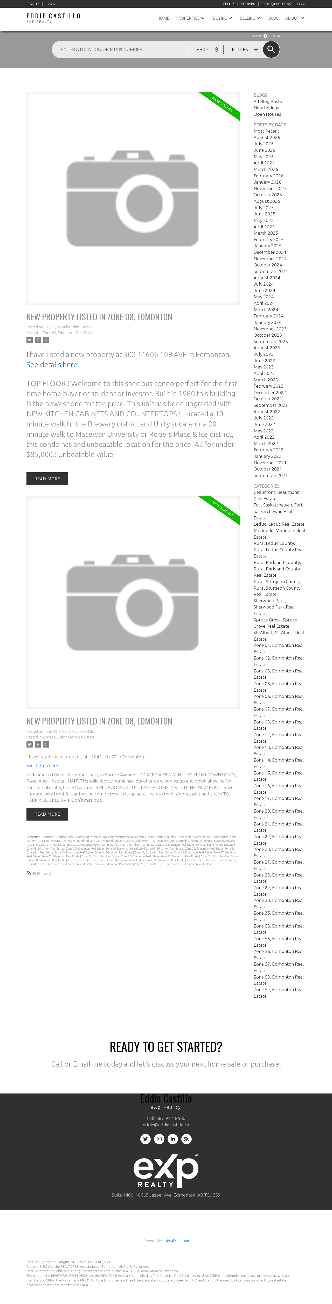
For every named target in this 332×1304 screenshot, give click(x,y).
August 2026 (267, 137)
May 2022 (264, 430)
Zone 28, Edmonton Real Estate (47, 860)
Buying (220, 18)
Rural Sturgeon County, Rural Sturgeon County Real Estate (186, 840)
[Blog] (186, 1139)
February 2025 (268, 239)
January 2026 (267, 181)
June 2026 (264, 150)
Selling (247, 18)
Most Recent (266, 130)
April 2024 (264, 303)
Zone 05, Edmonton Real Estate (85, 848)
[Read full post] (132, 201)
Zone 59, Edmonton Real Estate (193, 864)
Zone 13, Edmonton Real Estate (74, 852)
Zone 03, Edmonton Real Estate (45, 848)
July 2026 (264, 143)
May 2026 (264, 156)
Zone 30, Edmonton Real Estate (126, 860)
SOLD (276, 35)
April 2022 (264, 436)
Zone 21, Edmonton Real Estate (100, 856)
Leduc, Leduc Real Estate (162, 836)
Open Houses (267, 114)
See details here (52, 364)
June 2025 (264, 213)
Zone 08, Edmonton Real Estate (69, 332)
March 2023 (266, 379)
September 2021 (271, 475)
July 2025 (264, 207)
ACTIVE (256, 35)
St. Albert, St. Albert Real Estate (135, 844)
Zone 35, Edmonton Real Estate (166, 860)
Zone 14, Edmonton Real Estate (114, 852)
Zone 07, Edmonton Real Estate (165, 848)
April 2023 (264, 373)
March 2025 (266, 232)
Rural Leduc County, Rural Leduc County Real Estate (279, 549)
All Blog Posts (268, 101)
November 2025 (270, 188)
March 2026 (266, 169)
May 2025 (264, 220)
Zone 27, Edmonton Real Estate (219, 856)
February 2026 (268, 175)
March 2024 (266, 309)
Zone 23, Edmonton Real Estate (180, 856)
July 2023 (264, 354)
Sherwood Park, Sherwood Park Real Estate (274, 607)
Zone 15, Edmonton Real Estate (153, 852)
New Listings (266, 107)
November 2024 (270, 258)
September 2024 (271, 271)
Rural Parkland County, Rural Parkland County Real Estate (112, 840)
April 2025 (264, 226)
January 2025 (267, 245)
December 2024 (270, 252)
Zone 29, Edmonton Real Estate (86, 860)
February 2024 (268, 315)
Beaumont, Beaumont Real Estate (62, 836)
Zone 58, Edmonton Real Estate (153, 864)
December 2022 (270, 392)
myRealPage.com (176, 1240)
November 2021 (270, 462)
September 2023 (271, 341)
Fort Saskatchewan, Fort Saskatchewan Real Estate (114, 836)
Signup (32, 4)
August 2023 (267, 347)
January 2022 (267, 456)
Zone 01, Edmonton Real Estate (175, 844)
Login (50, 4)
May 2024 (264, 296)
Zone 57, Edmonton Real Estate (114, 864)
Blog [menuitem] (273, 18)
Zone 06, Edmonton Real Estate (125, 848)
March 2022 (266, 443)
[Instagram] (159, 1139)
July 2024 (264, 283)
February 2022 (268, 449)
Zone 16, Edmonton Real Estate (193, 852)
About (292, 18)
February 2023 (268, 385)
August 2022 (267, 411)
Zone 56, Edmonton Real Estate (74, 864)
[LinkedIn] (173, 1139)
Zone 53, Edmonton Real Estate (205, 860)
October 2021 (268, 468)
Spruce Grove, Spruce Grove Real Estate (91, 844)
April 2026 (264, 162)
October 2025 (268, 194)
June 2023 (264, 360)
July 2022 (264, 417)
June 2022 (264, 424)
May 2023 (264, 366)
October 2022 (268, 398)
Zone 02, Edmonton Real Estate (215, 844)
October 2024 (268, 264)
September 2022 (271, 405)
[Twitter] (145, 1139)
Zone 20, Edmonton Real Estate (61, 856)
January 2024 (267, 322)
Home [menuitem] (163, 18)
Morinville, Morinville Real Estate (199, 836)
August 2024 (267, 277)
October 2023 (268, 334)
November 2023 (270, 328)
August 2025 (267, 201)
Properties (188, 18)
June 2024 (264, 290)
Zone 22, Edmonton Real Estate (140, 856)
